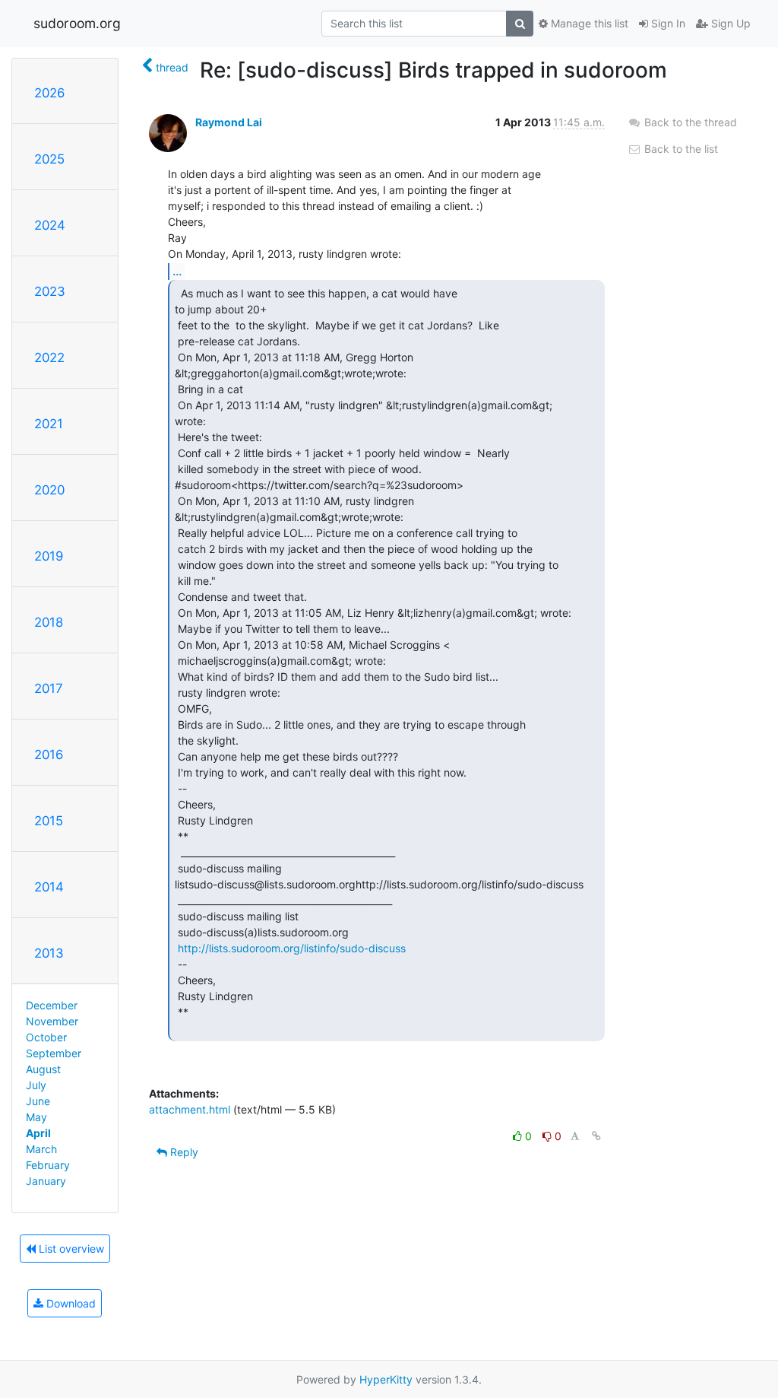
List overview (70, 1248)
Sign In (666, 23)
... (177, 270)
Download (69, 1303)
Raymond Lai (228, 122)
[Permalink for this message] (596, 1135)
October (46, 1037)
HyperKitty (386, 1379)
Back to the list (679, 148)
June (38, 1101)
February (48, 1164)
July (36, 1085)
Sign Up (729, 23)
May (36, 1116)
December (51, 1005)
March (41, 1148)
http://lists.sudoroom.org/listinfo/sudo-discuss (292, 948)
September (53, 1053)
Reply (182, 1151)
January (46, 1180)
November (52, 1021)
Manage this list (588, 23)
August (43, 1069)
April (38, 1132)
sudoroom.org (77, 23)
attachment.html (189, 1109)
